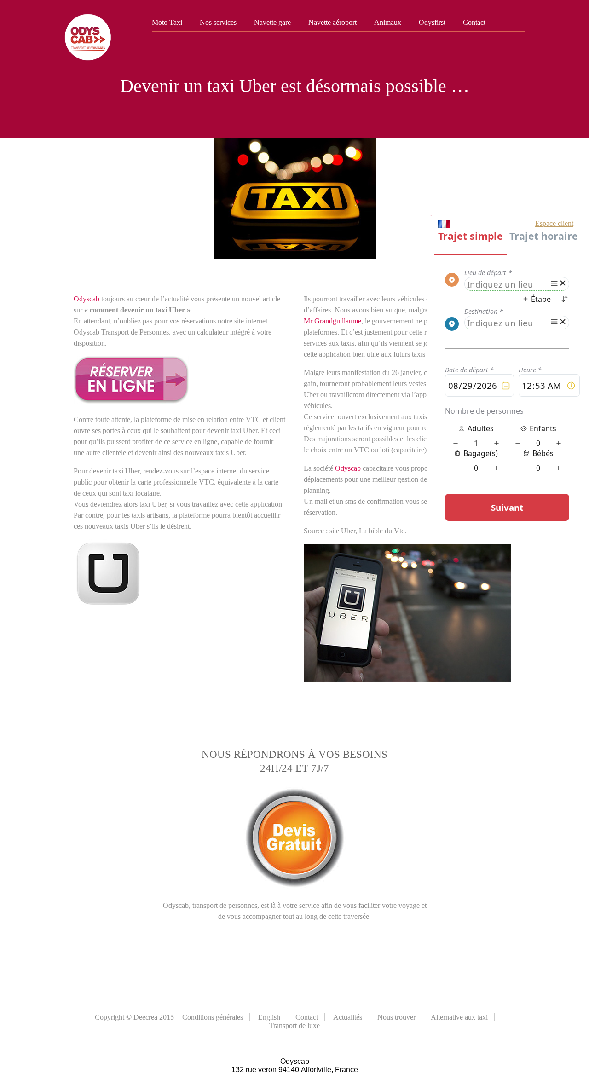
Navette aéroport (332, 22)
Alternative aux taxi (459, 1017)
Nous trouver (396, 1017)
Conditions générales (212, 1017)
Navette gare (272, 22)
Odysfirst (432, 22)
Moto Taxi (167, 22)
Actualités (347, 1017)
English (269, 1017)
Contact (474, 22)
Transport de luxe (294, 1025)
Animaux (387, 22)
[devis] (131, 401)
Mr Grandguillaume (332, 321)
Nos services (218, 22)
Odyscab (86, 299)
